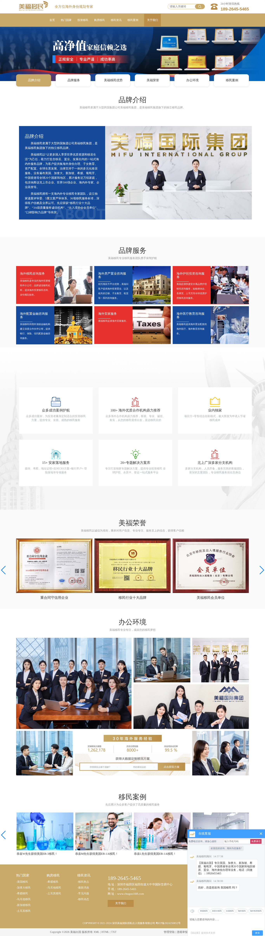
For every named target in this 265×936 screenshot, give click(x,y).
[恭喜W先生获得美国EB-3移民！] (44, 831)
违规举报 (182, 932)
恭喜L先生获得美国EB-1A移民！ (154, 853)
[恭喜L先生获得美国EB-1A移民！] (161, 831)
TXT (114, 932)
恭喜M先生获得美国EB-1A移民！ (96, 853)
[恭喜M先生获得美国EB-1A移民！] (103, 831)
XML (96, 932)
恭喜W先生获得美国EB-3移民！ (36, 853)
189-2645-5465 (235, 9)
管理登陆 (169, 932)
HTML (105, 932)
